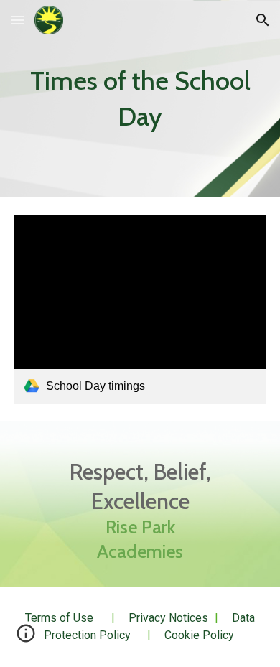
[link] (140, 309)
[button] (17, 19)
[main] (140, 98)
